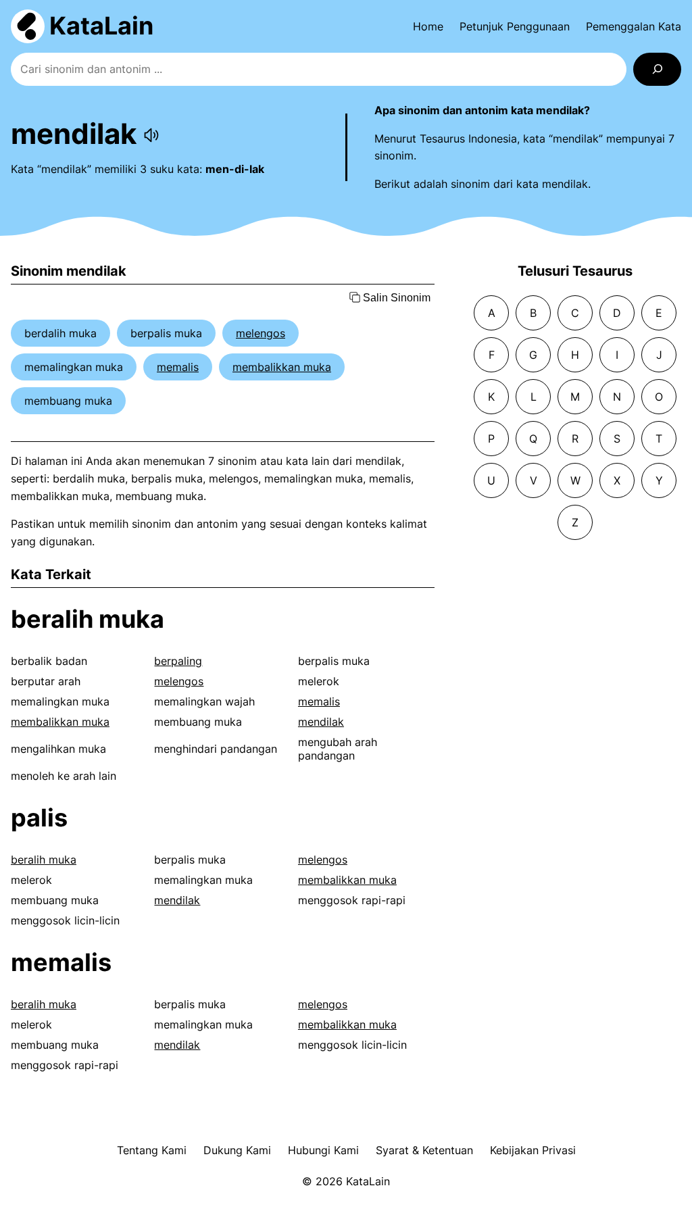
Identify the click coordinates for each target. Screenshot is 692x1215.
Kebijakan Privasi (533, 1150)
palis (39, 818)
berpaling (178, 661)
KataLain (101, 26)
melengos (260, 333)
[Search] (657, 69)
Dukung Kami (237, 1150)
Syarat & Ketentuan (424, 1150)
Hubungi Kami (323, 1150)
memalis (178, 367)
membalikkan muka (281, 367)
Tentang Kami (152, 1150)
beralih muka (87, 619)
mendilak (321, 721)
